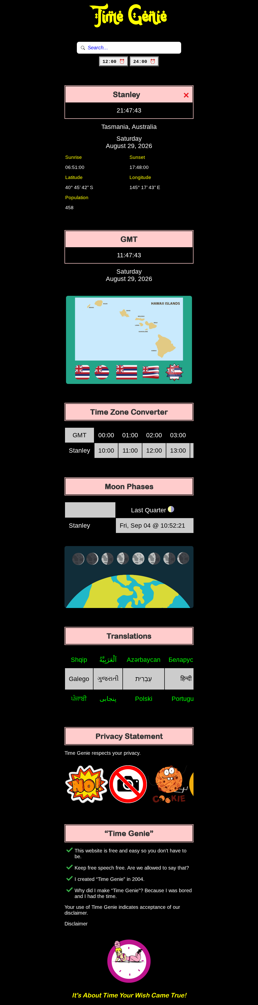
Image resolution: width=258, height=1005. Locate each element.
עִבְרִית (143, 678)
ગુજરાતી (108, 678)
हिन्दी (186, 678)
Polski (143, 698)
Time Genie (129, 16)
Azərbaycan (143, 659)
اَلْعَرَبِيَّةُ (108, 659)
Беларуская (186, 659)
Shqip (79, 659)
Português (186, 698)
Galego (79, 678)
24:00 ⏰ (144, 61)
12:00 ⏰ (114, 61)
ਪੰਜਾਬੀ (79, 698)
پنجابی (108, 698)
